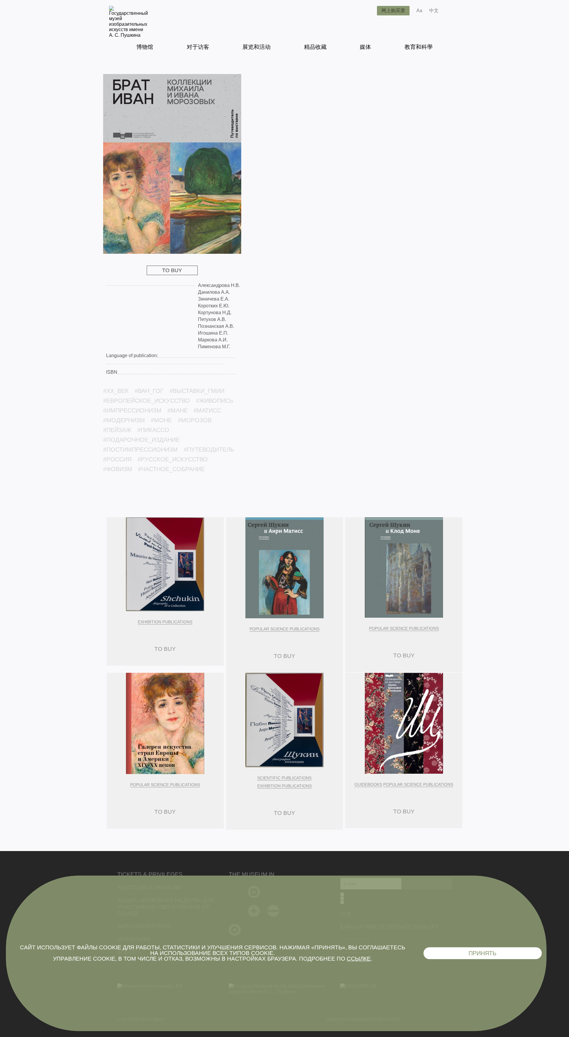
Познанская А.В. (216, 326)
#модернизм (124, 420)
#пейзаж (117, 430)
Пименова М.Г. (214, 346)
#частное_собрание (171, 469)
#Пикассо (153, 430)
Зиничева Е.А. (213, 298)
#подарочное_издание (141, 439)
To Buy (172, 270)
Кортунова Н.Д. (214, 312)
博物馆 (144, 47)
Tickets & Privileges (150, 874)
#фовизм (117, 469)
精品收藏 (315, 47)
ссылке (359, 959)
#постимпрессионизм (140, 449)
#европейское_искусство (146, 400)
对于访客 (198, 47)
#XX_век (116, 391)
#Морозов (195, 420)
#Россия (117, 459)
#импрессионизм (132, 410)
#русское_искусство (173, 459)
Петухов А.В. (212, 319)
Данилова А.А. (214, 292)
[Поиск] (367, 10)
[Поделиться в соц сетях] (451, 10)
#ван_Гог (149, 391)
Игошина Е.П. (213, 333)
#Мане (177, 410)
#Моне (161, 420)
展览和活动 (256, 47)
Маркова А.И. (213, 339)
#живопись (214, 400)
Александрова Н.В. (219, 285)
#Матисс (207, 410)
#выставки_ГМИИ (197, 391)
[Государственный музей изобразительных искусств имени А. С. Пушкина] (128, 35)
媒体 (365, 47)
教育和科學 (419, 47)
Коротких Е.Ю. (213, 305)
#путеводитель (209, 449)
